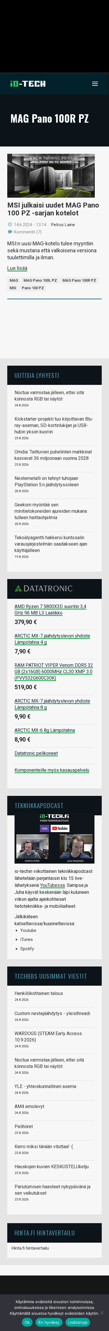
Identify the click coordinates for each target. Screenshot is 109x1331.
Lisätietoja (77, 1322)
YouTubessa (52, 885)
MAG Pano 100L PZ (40, 280)
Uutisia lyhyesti (37, 375)
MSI (13, 288)
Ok (27, 1322)
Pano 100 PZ (33, 288)
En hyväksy (49, 1322)
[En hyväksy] (102, 1313)
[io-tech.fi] (27, 84)
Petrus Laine (63, 224)
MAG (14, 280)
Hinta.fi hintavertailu (30, 1248)
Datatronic (45, 588)
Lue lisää (17, 268)
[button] (95, 83)
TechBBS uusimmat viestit (51, 975)
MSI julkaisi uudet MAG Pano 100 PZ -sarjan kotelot (53, 209)
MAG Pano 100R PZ (79, 280)
